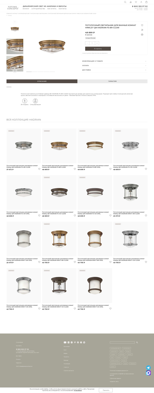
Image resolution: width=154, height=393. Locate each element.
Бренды (66, 360)
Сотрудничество (38, 8)
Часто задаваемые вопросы (24, 366)
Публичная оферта (115, 378)
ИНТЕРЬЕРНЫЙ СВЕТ (115, 348)
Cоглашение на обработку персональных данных (122, 374)
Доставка (86, 70)
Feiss (112, 357)
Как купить (51, 8)
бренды (128, 351)
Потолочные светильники (39, 13)
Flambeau (113, 354)
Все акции (67, 346)
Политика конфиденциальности (119, 370)
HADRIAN (8, 86)
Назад (10, 15)
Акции (125, 363)
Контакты (62, 8)
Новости (66, 367)
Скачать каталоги (69, 370)
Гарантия (18, 362)
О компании (19, 342)
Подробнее (78, 390)
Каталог (26, 8)
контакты (132, 363)
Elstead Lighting (115, 360)
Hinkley (129, 354)
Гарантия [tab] (112, 81)
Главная (9, 13)
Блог (65, 350)
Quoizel (118, 357)
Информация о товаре (92, 61)
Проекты (66, 356)
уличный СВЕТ (126, 348)
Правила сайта (114, 381)
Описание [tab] (42, 81)
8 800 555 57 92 (140, 6)
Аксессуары (114, 351)
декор (121, 351)
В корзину (98, 48)
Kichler (124, 360)
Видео (65, 353)
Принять (106, 390)
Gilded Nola (121, 354)
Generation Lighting (116, 363)
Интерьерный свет (24, 13)
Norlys (125, 357)
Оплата (85, 65)
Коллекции (67, 363)
